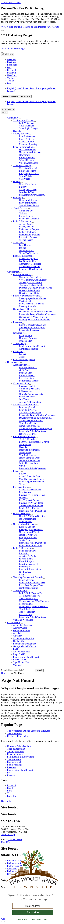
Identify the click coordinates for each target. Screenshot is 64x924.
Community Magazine (29, 388)
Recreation (24, 553)
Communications (21, 383)
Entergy (22, 187)
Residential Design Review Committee (37, 415)
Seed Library (25, 452)
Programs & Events (28, 537)
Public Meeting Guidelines (31, 303)
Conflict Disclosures (28, 349)
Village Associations (28, 163)
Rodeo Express (26, 216)
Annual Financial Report (30, 476)
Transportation (20, 590)
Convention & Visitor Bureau (33, 317)
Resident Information (23, 147)
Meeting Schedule (27, 306)
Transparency (19, 343)
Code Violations (26, 125)
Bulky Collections (27, 171)
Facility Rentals (26, 226)
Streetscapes (25, 566)
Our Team (24, 399)
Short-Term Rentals (28, 202)
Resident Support (27, 157)
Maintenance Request (29, 229)
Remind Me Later (39, 919)
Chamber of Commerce (30, 264)
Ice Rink (23, 248)
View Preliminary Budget (13, 48)
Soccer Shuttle (26, 604)
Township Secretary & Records (28, 577)
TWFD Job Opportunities (31, 505)
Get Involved (25, 444)
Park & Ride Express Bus (31, 593)
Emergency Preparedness (31, 503)
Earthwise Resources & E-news (34, 442)
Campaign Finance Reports (32, 327)
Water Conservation (28, 463)
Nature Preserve (26, 250)
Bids (9, 772)
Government (13, 272)
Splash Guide (19, 659)
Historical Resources (28, 338)
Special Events (26, 240)
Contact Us (18, 641)
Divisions (23, 497)
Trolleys (23, 213)
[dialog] (32, 886)
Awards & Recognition (30, 402)
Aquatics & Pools (27, 556)
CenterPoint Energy (28, 184)
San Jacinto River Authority (32, 194)
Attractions (18, 242)
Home (4, 673)
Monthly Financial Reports (31, 479)
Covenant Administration (25, 404)
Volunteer (17, 665)
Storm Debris (25, 176)
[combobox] (16, 96)
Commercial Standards (29, 266)
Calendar (17, 131)
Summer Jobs (25, 521)
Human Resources (21, 513)
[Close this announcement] (2, 30)
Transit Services (20, 208)
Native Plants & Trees (29, 457)
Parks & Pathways (27, 232)
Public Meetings (26, 580)
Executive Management (24, 359)
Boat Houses (25, 245)
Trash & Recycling (22, 165)
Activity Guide (26, 224)
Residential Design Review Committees (37, 314)
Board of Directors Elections (32, 325)
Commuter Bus (26, 210)
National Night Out (28, 535)
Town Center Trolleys (29, 596)
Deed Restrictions (27, 149)
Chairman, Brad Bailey (30, 277)
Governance (19, 333)
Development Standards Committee (35, 311)
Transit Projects (26, 609)
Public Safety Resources (30, 545)
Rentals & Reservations (30, 569)
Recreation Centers (28, 237)
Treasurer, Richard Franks (31, 285)
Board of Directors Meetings (26, 295)
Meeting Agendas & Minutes (32, 298)
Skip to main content (11, 2)
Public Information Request (32, 346)
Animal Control (26, 141)
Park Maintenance (27, 123)
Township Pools (14, 733)
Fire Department (20, 487)
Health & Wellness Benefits (32, 516)
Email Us (5, 842)
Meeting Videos (26, 301)
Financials (18, 351)
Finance (17, 471)
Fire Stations (25, 492)
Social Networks (27, 396)
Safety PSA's (25, 540)
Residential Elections (29, 330)
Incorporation (25, 335)
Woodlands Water (27, 192)
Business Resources (22, 256)
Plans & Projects (27, 561)
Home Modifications (28, 200)
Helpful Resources (27, 434)
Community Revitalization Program (35, 428)
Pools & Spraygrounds (29, 234)
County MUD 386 (27, 189)
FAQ (21, 574)
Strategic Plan (25, 341)
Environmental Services (24, 436)
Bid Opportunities (27, 261)
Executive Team (26, 378)
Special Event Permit (29, 205)
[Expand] (20, 118)
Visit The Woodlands (23, 620)
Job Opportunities (27, 519)
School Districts (26, 160)
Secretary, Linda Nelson (30, 282)
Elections (17, 322)
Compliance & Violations (31, 420)
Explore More (13, 622)
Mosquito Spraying (28, 144)
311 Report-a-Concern (23, 120)
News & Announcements (31, 394)
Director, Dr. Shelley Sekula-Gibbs (35, 287)
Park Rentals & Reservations (20, 756)
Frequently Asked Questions (32, 431)
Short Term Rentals (28, 423)
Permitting (18, 197)
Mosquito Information (29, 449)
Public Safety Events (29, 508)
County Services (21, 133)
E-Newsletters (25, 391)
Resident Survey (27, 375)
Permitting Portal (27, 407)
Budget (22, 354)
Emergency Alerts (27, 386)
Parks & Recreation (22, 221)
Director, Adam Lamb (29, 290)
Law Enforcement (27, 136)
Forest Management (28, 564)
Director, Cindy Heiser (29, 293)
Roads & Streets (26, 139)
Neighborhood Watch (29, 532)
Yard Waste (24, 179)
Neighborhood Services (30, 152)
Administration (20, 364)
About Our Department (30, 489)
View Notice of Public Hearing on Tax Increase (30, 27)
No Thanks (23, 919)
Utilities (16, 181)
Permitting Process (27, 410)
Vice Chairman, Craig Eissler (32, 279)
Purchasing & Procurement (31, 481)
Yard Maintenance (27, 455)
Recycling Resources (29, 173)
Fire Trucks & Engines (29, 500)
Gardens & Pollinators (29, 460)
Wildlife (22, 465)
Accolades (18, 633)
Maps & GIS (19, 654)
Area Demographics (28, 258)
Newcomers (24, 155)
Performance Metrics (29, 380)
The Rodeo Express (28, 598)
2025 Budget (25, 370)
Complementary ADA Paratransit (34, 601)
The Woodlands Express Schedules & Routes (28, 730)
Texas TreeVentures (28, 253)
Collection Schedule (28, 168)
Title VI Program (27, 612)
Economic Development (30, 269)
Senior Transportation (29, 218)
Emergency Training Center (32, 495)
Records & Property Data (31, 585)
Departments (13, 362)
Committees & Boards (23, 309)
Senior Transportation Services (33, 606)
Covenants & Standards (30, 412)
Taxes (22, 357)
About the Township (22, 625)
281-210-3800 (15, 839)
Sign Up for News (21, 662)
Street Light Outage (28, 128)
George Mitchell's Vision (24, 646)
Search (4, 670)
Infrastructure (25, 614)
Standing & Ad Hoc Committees (34, 319)
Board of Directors (22, 274)
